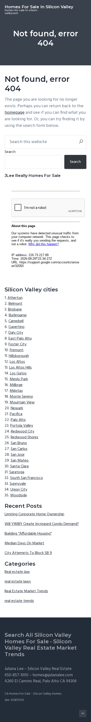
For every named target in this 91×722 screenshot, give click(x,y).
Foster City (17, 344)
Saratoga (16, 472)
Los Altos (17, 362)
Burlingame (18, 315)
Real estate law (17, 572)
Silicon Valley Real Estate (50, 669)
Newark (17, 408)
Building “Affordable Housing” (28, 534)
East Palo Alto (20, 338)
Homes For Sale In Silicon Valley (39, 6)
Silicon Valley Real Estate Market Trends (41, 648)
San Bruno (19, 443)
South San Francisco (26, 478)
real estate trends (19, 601)
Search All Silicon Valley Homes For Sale (38, 638)
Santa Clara (19, 466)
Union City (18, 489)
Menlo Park (19, 379)
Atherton (15, 298)
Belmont (15, 304)
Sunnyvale (18, 484)
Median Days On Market (24, 543)
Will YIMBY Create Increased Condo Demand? (42, 524)
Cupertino (16, 327)
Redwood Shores (24, 437)
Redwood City (22, 431)
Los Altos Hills (20, 368)
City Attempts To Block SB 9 (28, 553)
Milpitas (16, 391)
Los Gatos (18, 373)
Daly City (15, 333)
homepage (15, 112)
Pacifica (16, 414)
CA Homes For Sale (17, 693)
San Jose (18, 455)
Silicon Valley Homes (47, 693)
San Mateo (20, 460)
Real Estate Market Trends (26, 591)
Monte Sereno (21, 397)
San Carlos (19, 449)
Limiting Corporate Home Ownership (34, 514)
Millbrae (16, 385)
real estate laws (18, 581)
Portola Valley (21, 426)
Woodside (18, 495)
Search (10, 152)
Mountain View (22, 402)
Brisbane (15, 309)
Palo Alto (18, 420)
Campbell (16, 321)
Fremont (17, 350)
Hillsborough (19, 356)
